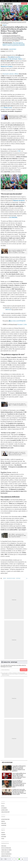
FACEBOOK (3, 834)
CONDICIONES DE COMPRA (6, 850)
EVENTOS (3, 821)
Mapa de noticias (14, 1)
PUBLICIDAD (3, 823)
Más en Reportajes (7, 762)
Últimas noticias (7, 1)
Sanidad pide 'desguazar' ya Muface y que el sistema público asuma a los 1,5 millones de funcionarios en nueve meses (17, 117)
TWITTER (3, 832)
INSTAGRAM (3, 836)
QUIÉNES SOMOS (4, 810)
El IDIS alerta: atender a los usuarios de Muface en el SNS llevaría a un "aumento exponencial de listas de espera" (17, 453)
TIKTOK (2, 838)
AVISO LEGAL (3, 846)
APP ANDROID (4, 808)
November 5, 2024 (22, 324)
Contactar (3, 816)
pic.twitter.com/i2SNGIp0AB (18, 321)
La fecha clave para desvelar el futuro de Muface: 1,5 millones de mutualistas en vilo (17, 404)
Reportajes (4, 25)
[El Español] (10, 3)
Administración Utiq (5, 856)
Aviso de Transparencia (6, 854)
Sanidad (4, 578)
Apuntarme (23, 669)
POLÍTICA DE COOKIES (5, 852)
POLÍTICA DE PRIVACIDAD (6, 848)
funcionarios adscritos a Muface (11, 74)
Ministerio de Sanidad (11, 578)
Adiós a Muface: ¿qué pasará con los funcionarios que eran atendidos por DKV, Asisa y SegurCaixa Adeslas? (17, 535)
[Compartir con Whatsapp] (19, 859)
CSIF (19, 151)
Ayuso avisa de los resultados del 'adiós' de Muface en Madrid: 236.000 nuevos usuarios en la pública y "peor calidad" (17, 251)
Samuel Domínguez (12, 49)
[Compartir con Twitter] (16, 859)
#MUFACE (8, 309)
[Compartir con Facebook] (13, 859)
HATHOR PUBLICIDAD (5, 819)
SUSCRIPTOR (3, 825)
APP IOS (2, 806)
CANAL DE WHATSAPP (5, 812)
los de (6, 107)
